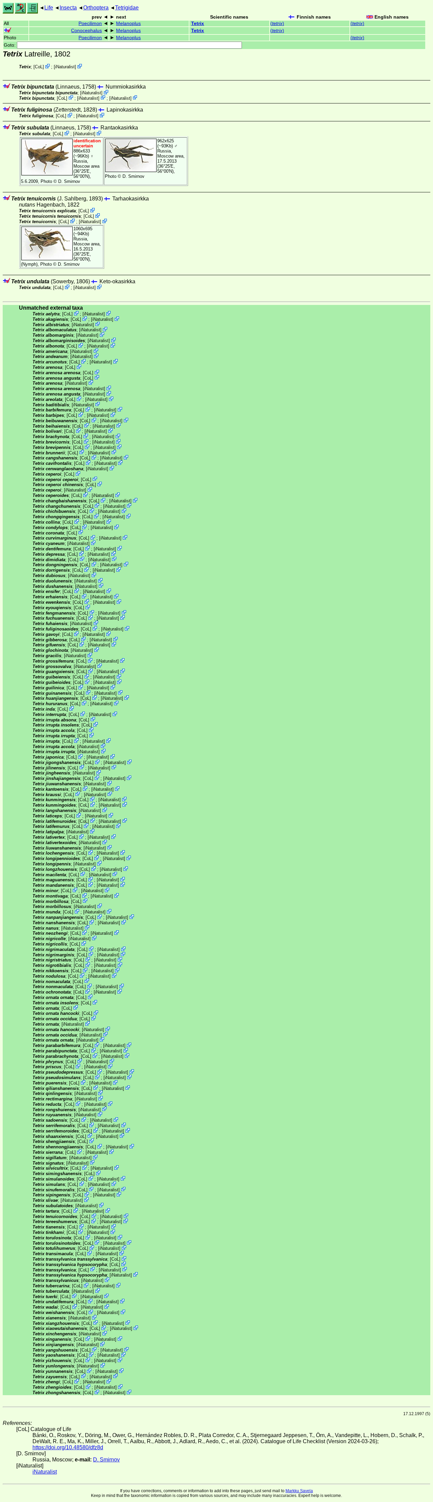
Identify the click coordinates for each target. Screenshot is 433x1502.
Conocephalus (86, 30)
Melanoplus (128, 23)
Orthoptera (96, 7)
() (277, 23)
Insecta (68, 7)
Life (48, 7)
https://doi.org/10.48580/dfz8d (67, 1447)
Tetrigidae (127, 7)
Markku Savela (299, 1490)
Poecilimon (90, 23)
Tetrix (197, 23)
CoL (39, 66)
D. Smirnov (69, 181)
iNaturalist (65, 66)
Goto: (10, 45)
